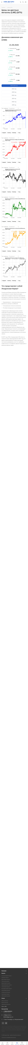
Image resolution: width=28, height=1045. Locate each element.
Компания (4, 970)
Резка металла (5, 1002)
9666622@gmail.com (8, 1017)
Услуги (3, 998)
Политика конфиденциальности (9, 1037)
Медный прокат (5, 977)
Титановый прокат (6, 986)
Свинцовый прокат (6, 995)
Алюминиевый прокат (6, 975)
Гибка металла (5, 1000)
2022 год (14, 95)
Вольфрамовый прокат (7, 988)
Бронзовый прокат (6, 979)
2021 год (14, 98)
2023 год (14, 92)
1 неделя (4, 132)
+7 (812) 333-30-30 (7, 1011)
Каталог (3, 973)
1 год (19, 132)
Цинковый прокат (6, 994)
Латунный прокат (5, 981)
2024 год (14, 88)
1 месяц (9, 132)
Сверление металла (6, 1004)
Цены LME (4, 1006)
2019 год (14, 105)
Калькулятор (5, 1009)
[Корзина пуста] (25, 2)
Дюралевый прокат (6, 983)
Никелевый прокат (6, 990)
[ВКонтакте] (3, 1023)
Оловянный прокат (6, 992)
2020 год (14, 101)
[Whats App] (6, 1023)
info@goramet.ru (7, 1015)
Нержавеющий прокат (7, 984)
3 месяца (14, 132)
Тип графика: (5, 108)
